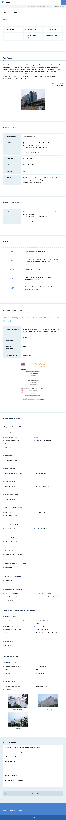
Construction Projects (52, 35)
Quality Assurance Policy (32, 36)
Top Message (11, 29)
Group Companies (11, 742)
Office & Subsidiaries (52, 29)
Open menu (63, 2)
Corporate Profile (31, 29)
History (9, 35)
